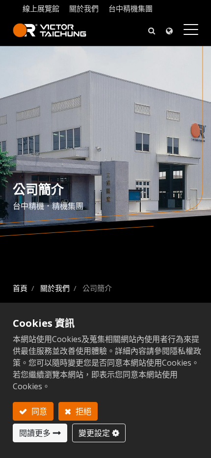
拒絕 (82, 411)
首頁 (20, 288)
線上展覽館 (41, 8)
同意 (38, 411)
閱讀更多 (35, 433)
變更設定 (94, 433)
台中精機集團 (130, 8)
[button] (151, 30)
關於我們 (84, 8)
